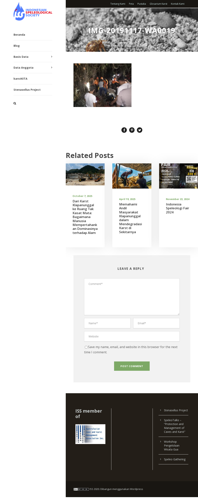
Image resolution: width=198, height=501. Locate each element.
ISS (91, 489)
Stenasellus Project (27, 89)
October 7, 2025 (82, 196)
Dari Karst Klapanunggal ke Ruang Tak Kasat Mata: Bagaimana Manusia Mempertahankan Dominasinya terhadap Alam (85, 217)
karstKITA (20, 78)
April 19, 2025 (127, 199)
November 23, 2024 (177, 199)
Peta (131, 3)
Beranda (19, 34)
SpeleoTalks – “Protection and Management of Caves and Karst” (174, 426)
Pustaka (141, 3)
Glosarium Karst (158, 3)
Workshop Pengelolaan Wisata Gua (171, 445)
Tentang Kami (117, 3)
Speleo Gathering (174, 459)
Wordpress (136, 489)
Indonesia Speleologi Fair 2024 (177, 208)
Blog (17, 45)
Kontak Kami (177, 3)
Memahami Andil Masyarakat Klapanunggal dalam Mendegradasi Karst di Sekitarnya (130, 218)
